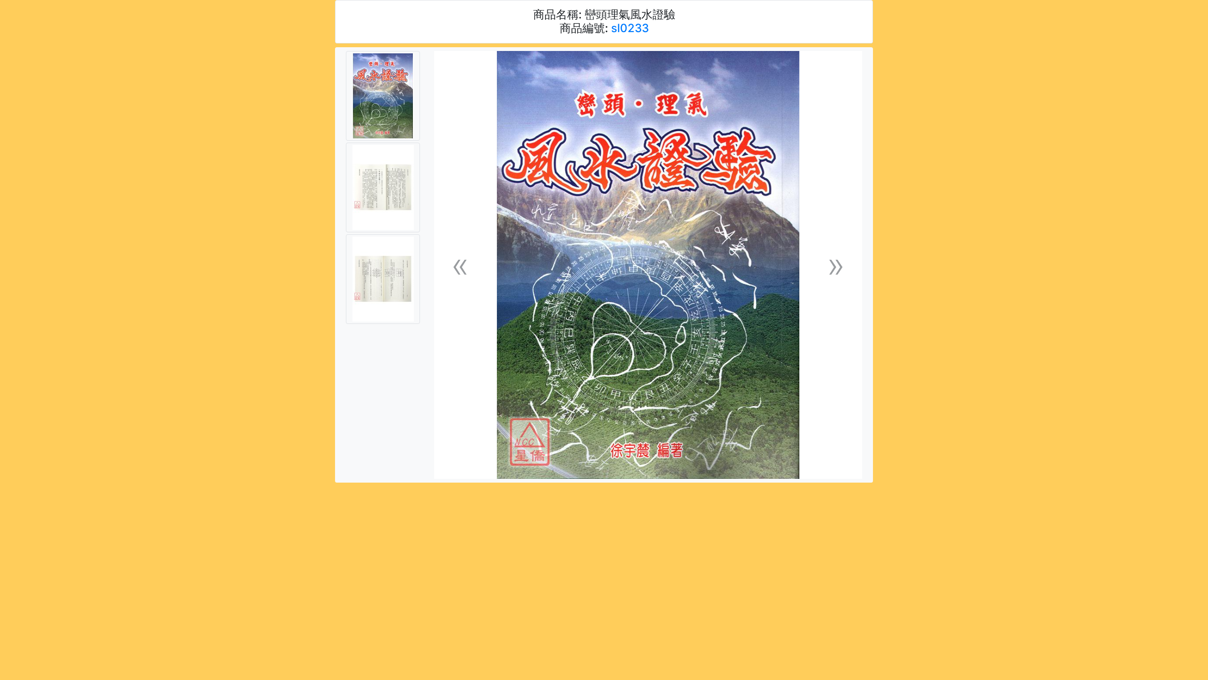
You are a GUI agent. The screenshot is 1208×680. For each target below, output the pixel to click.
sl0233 (630, 28)
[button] (460, 265)
